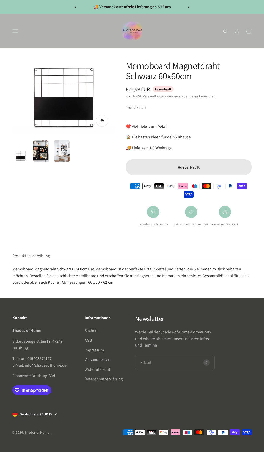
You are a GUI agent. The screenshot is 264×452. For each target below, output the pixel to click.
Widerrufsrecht (97, 369)
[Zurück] (75, 7)
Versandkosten (154, 96)
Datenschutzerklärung (104, 379)
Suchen (91, 330)
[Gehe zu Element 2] (41, 151)
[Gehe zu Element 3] (62, 151)
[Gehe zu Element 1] (20, 156)
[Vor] (189, 7)
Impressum (94, 350)
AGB (88, 340)
